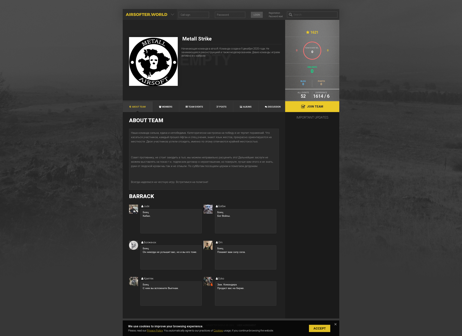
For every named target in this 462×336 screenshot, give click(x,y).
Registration (274, 13)
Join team (315, 106)
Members (167, 107)
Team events (195, 107)
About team (139, 107)
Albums (247, 107)
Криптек (148, 278)
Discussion (274, 107)
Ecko (221, 278)
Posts (222, 107)
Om (220, 242)
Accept (319, 328)
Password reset (276, 16)
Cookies (218, 330)
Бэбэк (222, 206)
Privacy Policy (155, 330)
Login (257, 15)
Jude (146, 206)
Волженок (149, 242)
